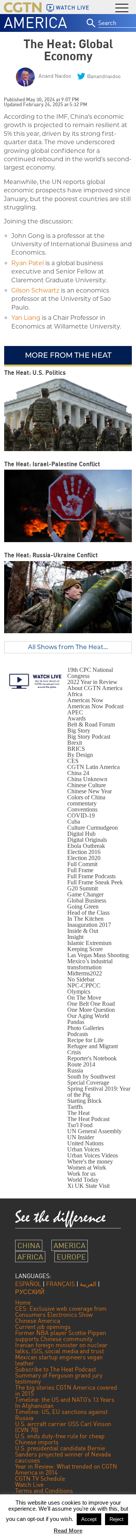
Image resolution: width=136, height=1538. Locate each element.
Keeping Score (85, 949)
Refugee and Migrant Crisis (92, 1049)
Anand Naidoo (55, 75)
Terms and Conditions (44, 1490)
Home (23, 1302)
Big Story (78, 730)
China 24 (78, 773)
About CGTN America (94, 688)
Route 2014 (81, 1064)
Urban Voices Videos (92, 1155)
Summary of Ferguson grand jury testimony (58, 1378)
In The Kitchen (85, 918)
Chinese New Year (89, 791)
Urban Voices (83, 1149)
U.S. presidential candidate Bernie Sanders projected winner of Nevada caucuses (63, 1454)
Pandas (75, 1022)
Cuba (73, 821)
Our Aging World (88, 1016)
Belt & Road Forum (91, 724)
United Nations (85, 1143)
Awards (76, 718)
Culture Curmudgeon (92, 827)
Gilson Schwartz (35, 290)
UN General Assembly (94, 1131)
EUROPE (71, 1256)
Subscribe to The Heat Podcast (55, 1369)
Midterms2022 (84, 973)
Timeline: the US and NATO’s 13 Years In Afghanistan (64, 1402)
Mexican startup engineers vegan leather (59, 1360)
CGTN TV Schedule (40, 1478)
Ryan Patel (27, 263)
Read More (68, 1530)
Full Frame (80, 870)
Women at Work (86, 1167)
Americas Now (85, 700)
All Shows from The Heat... (68, 647)
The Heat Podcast (88, 1119)
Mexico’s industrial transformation (90, 964)
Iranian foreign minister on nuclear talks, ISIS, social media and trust (61, 1348)
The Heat (78, 1113)
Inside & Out (82, 931)
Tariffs (75, 1107)
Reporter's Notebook (92, 1058)
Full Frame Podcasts (91, 876)
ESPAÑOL (28, 1284)
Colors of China (86, 797)
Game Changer (85, 894)
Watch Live (29, 1484)
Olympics (78, 991)
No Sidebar (80, 979)
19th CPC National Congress (90, 673)
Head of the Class (88, 912)
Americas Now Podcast (95, 706)
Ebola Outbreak (86, 846)
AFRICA (30, 1256)
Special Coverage (88, 1082)
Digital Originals (87, 840)
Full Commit (82, 864)
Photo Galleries (85, 1028)
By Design (80, 755)
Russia (75, 1070)
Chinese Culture (86, 785)
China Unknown (87, 779)
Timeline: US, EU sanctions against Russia (61, 1415)
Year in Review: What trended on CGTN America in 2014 (66, 1469)
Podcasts (77, 1034)
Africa (74, 694)
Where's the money (90, 1161)
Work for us (81, 1173)
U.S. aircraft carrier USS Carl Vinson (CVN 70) (63, 1427)
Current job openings (43, 1326)
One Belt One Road (91, 1003)
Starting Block (84, 1101)
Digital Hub (81, 833)
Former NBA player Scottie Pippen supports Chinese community (60, 1336)
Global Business (86, 900)
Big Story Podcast (88, 736)
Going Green (83, 906)
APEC (75, 712)
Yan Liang (25, 317)
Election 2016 (83, 852)
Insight (75, 937)
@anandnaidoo (104, 76)
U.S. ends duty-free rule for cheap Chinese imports (60, 1439)
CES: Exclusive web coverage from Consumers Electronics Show (61, 1311)
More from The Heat (68, 355)
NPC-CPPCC (83, 985)
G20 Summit (82, 888)
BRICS (76, 748)
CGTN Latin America (93, 767)
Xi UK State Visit (88, 1186)
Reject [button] (117, 1519)
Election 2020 (83, 858)
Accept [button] (89, 1519)
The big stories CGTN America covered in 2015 (66, 1390)
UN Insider (80, 1137)
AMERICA (35, 22)
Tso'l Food (80, 1125)
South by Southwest (91, 1076)
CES (73, 761)
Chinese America (37, 1320)
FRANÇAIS (60, 1284)
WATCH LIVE (72, 7)
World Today (83, 1179)
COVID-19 (81, 815)
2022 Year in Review (92, 682)
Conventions (82, 809)
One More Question (91, 1009)
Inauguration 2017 (89, 925)
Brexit (74, 742)
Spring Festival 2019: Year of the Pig (98, 1091)
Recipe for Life (85, 1040)
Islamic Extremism (89, 943)
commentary (82, 803)
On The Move (84, 997)
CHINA (28, 1245)
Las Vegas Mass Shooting (98, 955)
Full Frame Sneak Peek (95, 882)
